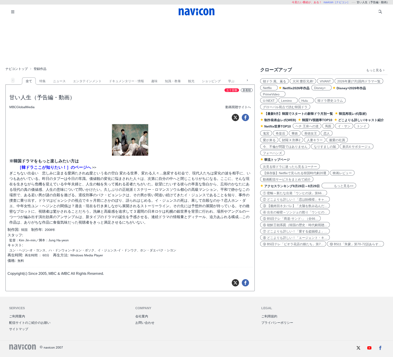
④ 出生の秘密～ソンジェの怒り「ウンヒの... (295, 212)
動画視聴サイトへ (238, 107)
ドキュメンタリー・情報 (126, 81)
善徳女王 (310, 133)
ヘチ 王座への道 (307, 126)
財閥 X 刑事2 (291, 140)
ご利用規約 (269, 316)
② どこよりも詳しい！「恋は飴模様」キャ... (295, 199)
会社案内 (141, 316)
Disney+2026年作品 (351, 88)
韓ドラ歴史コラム (330, 100)
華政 (295, 133)
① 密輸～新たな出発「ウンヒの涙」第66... (293, 193)
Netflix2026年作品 (296, 88)
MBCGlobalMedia (22, 107)
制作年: (37, 230)
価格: (12, 261)
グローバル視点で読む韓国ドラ (285, 107)
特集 (42, 81)
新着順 (247, 90)
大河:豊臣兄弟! (302, 81)
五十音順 (231, 90)
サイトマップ (18, 329)
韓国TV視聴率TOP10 (317, 120)
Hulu (306, 100)
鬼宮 (266, 133)
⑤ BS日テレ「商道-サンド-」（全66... (290, 218)
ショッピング (211, 81)
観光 (191, 81)
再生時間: (15, 255)
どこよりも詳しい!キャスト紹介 (361, 120)
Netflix (269, 88)
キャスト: (15, 245)
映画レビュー (342, 173)
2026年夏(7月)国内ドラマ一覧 (358, 81)
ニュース (59, 81)
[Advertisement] (196, 42)
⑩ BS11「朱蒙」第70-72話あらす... (355, 244)
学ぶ (231, 81)
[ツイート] (235, 117)
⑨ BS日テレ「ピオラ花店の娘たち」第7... (293, 244)
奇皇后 (280, 133)
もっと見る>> (338, 186)
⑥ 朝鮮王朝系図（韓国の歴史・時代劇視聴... (295, 225)
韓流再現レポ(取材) (353, 113)
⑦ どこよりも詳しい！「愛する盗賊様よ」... (295, 231)
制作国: (13, 230)
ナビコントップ (16, 69)
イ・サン (344, 126)
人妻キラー (315, 140)
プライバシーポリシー (277, 322)
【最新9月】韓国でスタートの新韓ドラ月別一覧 (298, 113)
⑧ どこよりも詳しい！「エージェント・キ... (295, 238)
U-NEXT (269, 100)
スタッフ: (15, 235)
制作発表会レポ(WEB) (280, 120)
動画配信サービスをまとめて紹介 (287, 179)
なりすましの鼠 (325, 146)
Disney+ (321, 88)
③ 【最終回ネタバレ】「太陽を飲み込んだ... (295, 206)
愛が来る (269, 140)
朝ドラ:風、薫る (274, 81)
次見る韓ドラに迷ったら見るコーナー (290, 166)
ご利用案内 (17, 316)
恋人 (326, 133)
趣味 (154, 81)
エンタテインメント (87, 81)
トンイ (361, 126)
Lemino (288, 100)
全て (29, 81)
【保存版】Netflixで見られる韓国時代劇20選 (294, 173)
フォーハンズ (272, 153)
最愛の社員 (337, 140)
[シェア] (245, 117)
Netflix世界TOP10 (277, 126)
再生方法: (60, 255)
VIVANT (325, 81)
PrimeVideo (273, 94)
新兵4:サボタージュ (357, 146)
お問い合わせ (144, 322)
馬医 (328, 126)
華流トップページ (277, 159)
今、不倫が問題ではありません (285, 146)
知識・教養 (173, 81)
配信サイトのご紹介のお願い (29, 322)
